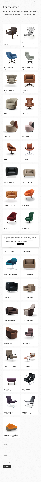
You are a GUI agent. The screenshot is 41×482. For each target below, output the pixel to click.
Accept (21, 244)
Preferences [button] (25, 241)
